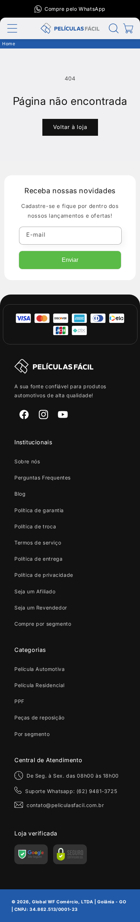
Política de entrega (38, 559)
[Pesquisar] (114, 28)
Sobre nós (27, 461)
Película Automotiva (39, 669)
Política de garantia (39, 510)
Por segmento (32, 734)
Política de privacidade (43, 575)
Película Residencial (39, 685)
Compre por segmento (42, 624)
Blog (19, 494)
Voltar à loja (70, 127)
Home (8, 43)
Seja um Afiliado (35, 591)
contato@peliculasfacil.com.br (65, 805)
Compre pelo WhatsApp (75, 9)
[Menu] (12, 28)
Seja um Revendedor (40, 607)
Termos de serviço (37, 542)
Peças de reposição (39, 717)
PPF (19, 701)
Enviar (70, 260)
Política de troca (35, 526)
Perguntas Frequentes (42, 477)
